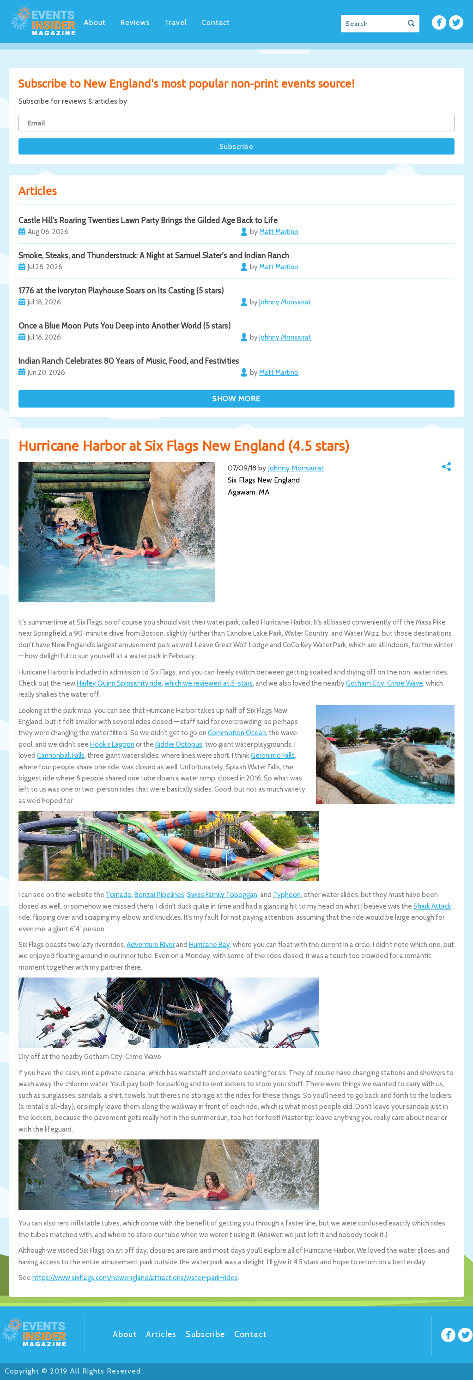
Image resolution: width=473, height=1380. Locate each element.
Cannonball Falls (61, 755)
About (95, 22)
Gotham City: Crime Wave (384, 683)
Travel (175, 22)
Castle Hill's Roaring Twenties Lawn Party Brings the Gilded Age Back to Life (148, 220)
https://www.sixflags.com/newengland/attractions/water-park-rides (135, 1278)
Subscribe (205, 1334)
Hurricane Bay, (210, 945)
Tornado (119, 895)
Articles (161, 1334)
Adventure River (151, 945)
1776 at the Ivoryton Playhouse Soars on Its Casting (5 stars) (121, 290)
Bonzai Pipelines (159, 895)
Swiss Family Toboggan (222, 895)
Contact (215, 22)
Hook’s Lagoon (112, 744)
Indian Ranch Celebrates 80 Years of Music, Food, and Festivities (128, 360)
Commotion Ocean (237, 733)
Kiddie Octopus (178, 744)
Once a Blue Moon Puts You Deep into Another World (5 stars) (124, 325)
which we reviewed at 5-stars (208, 683)
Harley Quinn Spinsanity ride (119, 683)
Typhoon (287, 895)
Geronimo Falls (273, 755)
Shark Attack (432, 906)
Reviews (135, 22)
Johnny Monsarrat (296, 468)
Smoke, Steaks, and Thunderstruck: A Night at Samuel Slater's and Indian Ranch (153, 255)
